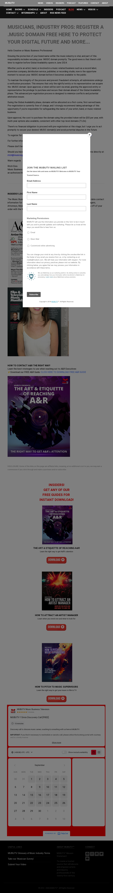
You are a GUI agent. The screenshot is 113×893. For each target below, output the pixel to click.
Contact (95, 3)
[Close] (90, 135)
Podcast (71, 3)
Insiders (60, 3)
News (40, 3)
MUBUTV (10, 3)
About (105, 3)
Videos (49, 3)
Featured (83, 3)
